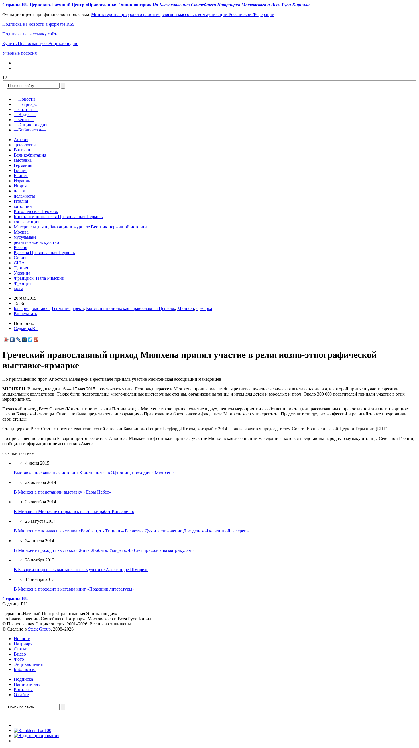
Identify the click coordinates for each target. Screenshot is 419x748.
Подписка (23, 679)
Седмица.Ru (26, 328)
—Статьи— (25, 109)
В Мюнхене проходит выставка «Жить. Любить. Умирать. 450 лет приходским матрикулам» (104, 550)
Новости (22, 638)
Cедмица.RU (15, 598)
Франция (22, 283)
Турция (21, 267)
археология (25, 144)
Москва (21, 232)
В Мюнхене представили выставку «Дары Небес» (62, 492)
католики (23, 206)
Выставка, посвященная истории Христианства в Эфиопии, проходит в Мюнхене (94, 472)
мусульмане (25, 237)
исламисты (24, 196)
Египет (21, 175)
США (19, 262)
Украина (22, 273)
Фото (19, 659)
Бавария (21, 308)
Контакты (23, 689)
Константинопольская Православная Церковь (58, 216)
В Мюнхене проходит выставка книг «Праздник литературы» (74, 589)
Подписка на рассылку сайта (30, 33)
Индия (20, 185)
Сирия (20, 257)
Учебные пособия (19, 53)
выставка (23, 160)
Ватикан (22, 149)
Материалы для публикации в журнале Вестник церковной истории (80, 226)
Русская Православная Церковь (44, 252)
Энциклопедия (28, 664)
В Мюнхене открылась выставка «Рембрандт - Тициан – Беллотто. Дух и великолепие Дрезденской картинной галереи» (131, 530)
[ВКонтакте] (12, 339)
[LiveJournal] (18, 339)
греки (78, 308)
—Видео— (24, 114)
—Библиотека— (30, 129)
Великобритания (30, 155)
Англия (21, 139)
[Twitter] (30, 339)
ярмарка (204, 308)
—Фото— (23, 119)
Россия (20, 247)
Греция (20, 170)
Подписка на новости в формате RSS (38, 24)
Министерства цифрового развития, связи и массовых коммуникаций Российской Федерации (182, 14)
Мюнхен (185, 308)
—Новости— (27, 99)
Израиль (22, 180)
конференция (26, 221)
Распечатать (25, 313)
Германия (23, 165)
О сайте (21, 694)
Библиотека (25, 669)
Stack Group (39, 629)
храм (18, 288)
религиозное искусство (36, 242)
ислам (19, 190)
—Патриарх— (28, 104)
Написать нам (27, 684)
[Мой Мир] (24, 339)
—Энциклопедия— (33, 124)
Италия (21, 201)
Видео (20, 654)
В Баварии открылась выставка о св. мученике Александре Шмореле (81, 569)
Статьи (20, 648)
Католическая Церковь (36, 211)
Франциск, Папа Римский (39, 278)
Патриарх (23, 643)
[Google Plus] (36, 339)
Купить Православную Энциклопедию (40, 43)
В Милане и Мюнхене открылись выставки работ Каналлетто (74, 511)
